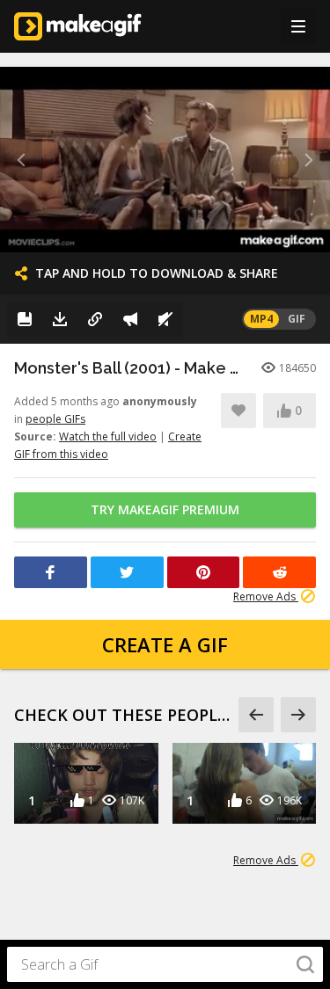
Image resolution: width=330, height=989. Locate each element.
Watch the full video (108, 436)
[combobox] (165, 964)
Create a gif (165, 644)
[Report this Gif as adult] (130, 319)
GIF (296, 318)
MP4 (261, 318)
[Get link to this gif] (95, 319)
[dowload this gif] (59, 319)
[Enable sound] (165, 319)
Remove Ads (265, 596)
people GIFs (55, 418)
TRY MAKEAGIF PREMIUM (165, 509)
